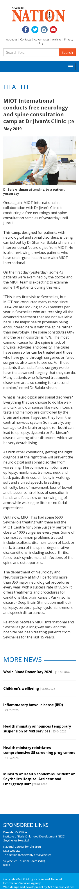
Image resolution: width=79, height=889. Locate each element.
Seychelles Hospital (16, 840)
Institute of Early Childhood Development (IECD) (34, 836)
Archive (56, 39)
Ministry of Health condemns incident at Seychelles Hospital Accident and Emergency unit (39, 779)
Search (67, 52)
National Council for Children (22, 847)
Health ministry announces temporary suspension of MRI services (37, 729)
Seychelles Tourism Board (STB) (24, 861)
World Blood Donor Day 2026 (28, 671)
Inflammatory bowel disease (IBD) (33, 704)
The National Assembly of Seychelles (27, 855)
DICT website (11, 851)
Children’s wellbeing (21, 688)
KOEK (6, 865)
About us (11, 39)
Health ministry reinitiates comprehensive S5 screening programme (39, 750)
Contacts (25, 39)
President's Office (15, 832)
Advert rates (41, 39)
